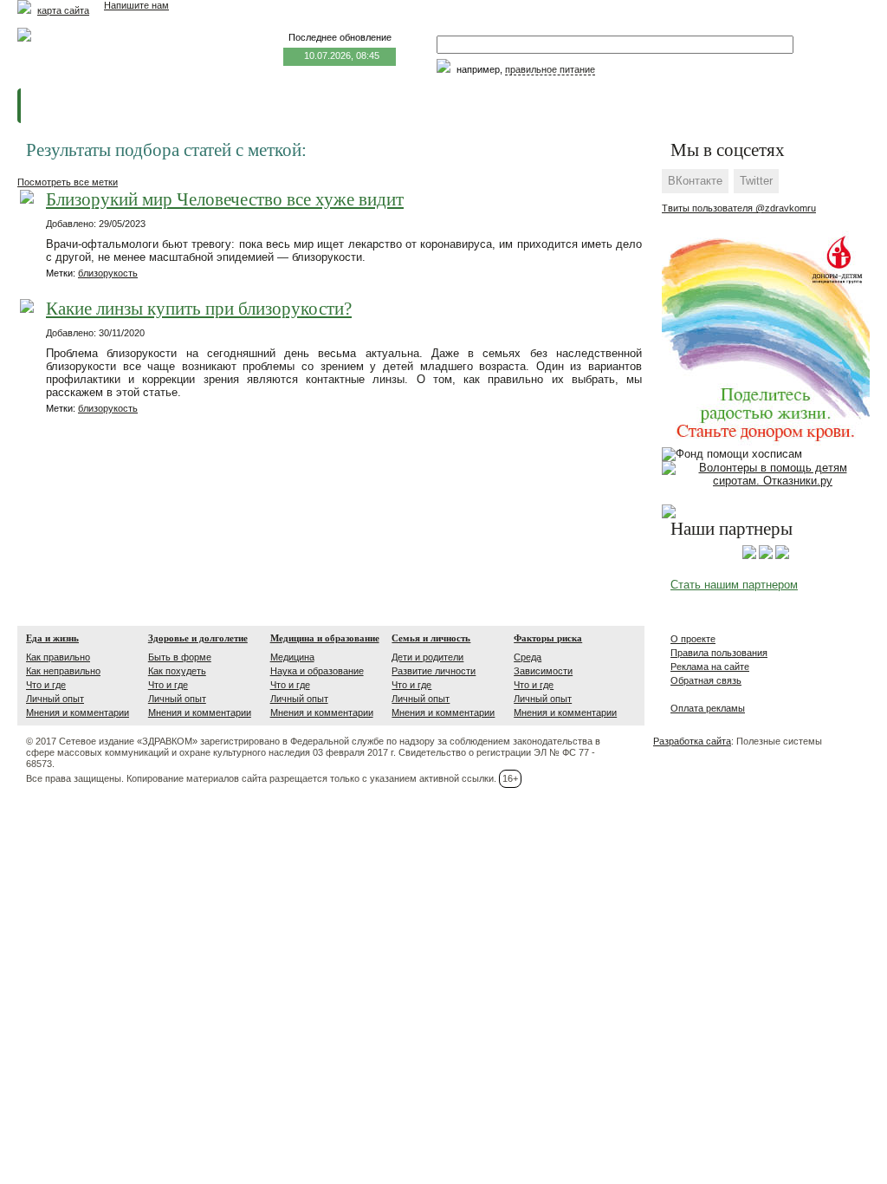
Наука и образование (317, 671)
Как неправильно (63, 671)
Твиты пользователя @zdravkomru (739, 208)
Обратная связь (705, 680)
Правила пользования (718, 652)
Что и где (46, 685)
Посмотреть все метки (67, 182)
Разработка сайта (692, 741)
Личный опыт (55, 698)
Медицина (292, 657)
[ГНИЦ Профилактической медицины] (782, 555)
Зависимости (543, 671)
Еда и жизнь (52, 638)
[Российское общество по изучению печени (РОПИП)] (749, 555)
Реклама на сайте (709, 666)
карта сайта (63, 10)
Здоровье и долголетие (198, 638)
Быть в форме (179, 657)
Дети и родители (427, 657)
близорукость (108, 273)
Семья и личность (431, 638)
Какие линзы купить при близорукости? (199, 309)
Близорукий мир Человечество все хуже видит (225, 200)
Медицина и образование (324, 638)
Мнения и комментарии (77, 712)
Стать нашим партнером (734, 584)
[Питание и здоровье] (766, 555)
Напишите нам (136, 5)
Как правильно (58, 657)
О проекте (692, 639)
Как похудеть (177, 671)
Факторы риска (548, 638)
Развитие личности (434, 671)
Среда (527, 657)
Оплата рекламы (707, 708)
